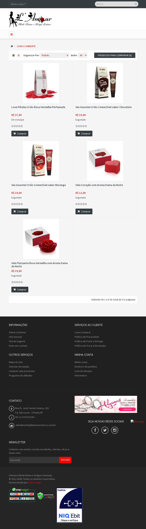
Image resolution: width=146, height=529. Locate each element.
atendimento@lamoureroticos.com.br (35, 425)
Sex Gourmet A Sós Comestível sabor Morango (38, 185)
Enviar (65, 460)
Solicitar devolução (19, 366)
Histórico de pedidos (86, 366)
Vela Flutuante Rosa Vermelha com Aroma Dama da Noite (39, 265)
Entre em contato (18, 345)
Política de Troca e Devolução (90, 345)
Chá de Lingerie (17, 341)
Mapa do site (16, 362)
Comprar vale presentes (22, 371)
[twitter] (104, 430)
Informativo (81, 375)
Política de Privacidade (87, 336)
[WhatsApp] (137, 421)
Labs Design (34, 482)
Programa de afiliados (20, 375)
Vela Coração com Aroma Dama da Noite (99, 185)
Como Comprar (83, 332)
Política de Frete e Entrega (89, 341)
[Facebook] (95, 430)
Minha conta (81, 362)
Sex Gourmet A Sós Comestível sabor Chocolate (103, 107)
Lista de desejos (83, 371)
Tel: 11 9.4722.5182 (25, 417)
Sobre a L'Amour (17, 332)
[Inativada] (69, 505)
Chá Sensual (15, 336)
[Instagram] (114, 430)
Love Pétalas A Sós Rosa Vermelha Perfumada (38, 107)
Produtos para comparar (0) (115, 55)
